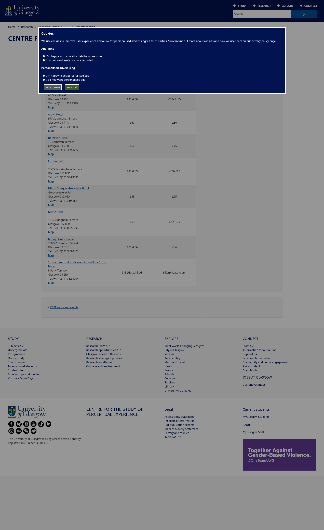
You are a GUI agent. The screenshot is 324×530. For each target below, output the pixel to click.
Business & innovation (257, 358)
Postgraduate (16, 354)
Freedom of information (180, 421)
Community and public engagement (265, 362)
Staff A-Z (248, 346)
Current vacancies (254, 384)
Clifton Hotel (56, 161)
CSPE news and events (64, 307)
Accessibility (172, 358)
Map (51, 107)
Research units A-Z (98, 346)
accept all (72, 87)
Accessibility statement (179, 417)
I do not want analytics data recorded (69, 60)
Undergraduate (17, 350)
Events (169, 370)
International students (22, 366)
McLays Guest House (61, 239)
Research (264, 6)
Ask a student (251, 366)
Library (169, 386)
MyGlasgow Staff (253, 432)
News (168, 366)
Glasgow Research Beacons (103, 354)
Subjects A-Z (16, 346)
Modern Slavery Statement (181, 429)
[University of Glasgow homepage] (22, 10)
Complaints (250, 370)
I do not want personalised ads (65, 80)
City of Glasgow (174, 350)
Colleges (170, 378)
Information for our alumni (260, 350)
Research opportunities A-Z (103, 350)
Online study (16, 358)
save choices (53, 87)
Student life (15, 370)
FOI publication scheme (179, 425)
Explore (287, 6)
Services (170, 382)
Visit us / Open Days (21, 378)
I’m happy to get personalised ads (67, 75)
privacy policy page (264, 41)
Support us (250, 354)
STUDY (13, 338)
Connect (310, 6)
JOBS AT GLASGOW (257, 377)
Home (12, 27)
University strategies (178, 390)
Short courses (16, 362)
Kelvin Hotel (56, 212)
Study (242, 6)
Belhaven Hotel (58, 138)
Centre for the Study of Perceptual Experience (114, 411)
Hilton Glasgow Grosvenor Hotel (68, 188)
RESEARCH (94, 338)
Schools (169, 374)
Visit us (169, 354)
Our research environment (103, 366)
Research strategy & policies (104, 358)
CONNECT (250, 338)
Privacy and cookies (177, 433)
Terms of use (173, 437)
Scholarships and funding (24, 374)
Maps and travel (175, 362)
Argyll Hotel (55, 114)
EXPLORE (171, 338)
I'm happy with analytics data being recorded (74, 56)
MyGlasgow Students (256, 417)
